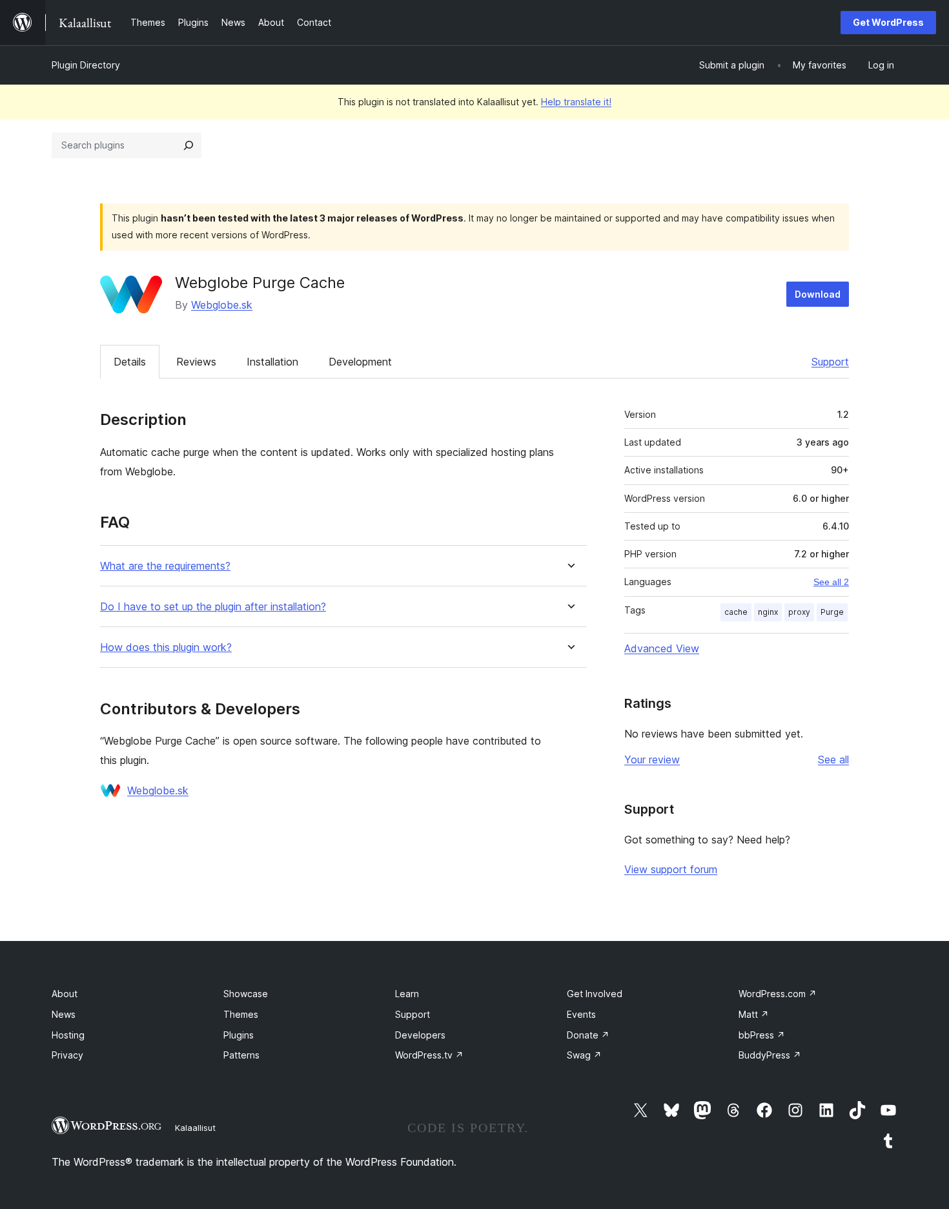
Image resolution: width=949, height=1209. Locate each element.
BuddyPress (770, 1054)
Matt (754, 1014)
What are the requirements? (165, 566)
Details (130, 361)
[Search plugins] (188, 145)
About (64, 993)
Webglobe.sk (221, 304)
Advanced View (661, 648)
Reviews (196, 361)
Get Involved (594, 993)
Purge (832, 612)
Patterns (241, 1054)
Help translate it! (576, 101)
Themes (240, 1014)
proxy (799, 612)
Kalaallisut (195, 1127)
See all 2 (831, 582)
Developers (420, 1034)
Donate (588, 1034)
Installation (272, 361)
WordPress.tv (429, 1054)
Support (830, 361)
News (64, 1014)
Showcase (245, 993)
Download (818, 294)
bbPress (762, 1034)
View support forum (670, 869)
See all (833, 759)
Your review (652, 759)
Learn (407, 993)
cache (736, 612)
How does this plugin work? (166, 647)
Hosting (68, 1034)
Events (581, 1014)
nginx (768, 612)
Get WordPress (888, 22)
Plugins (238, 1034)
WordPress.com (778, 993)
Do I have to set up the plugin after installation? (213, 607)
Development (360, 361)
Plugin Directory (86, 64)
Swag (584, 1054)
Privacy (67, 1054)
